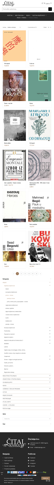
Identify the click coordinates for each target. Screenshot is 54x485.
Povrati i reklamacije (9, 466)
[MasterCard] (27, 472)
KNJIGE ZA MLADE (7, 395)
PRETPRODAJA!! (7, 398)
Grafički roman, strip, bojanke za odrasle (15, 353)
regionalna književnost (12, 305)
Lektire (6, 347)
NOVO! (4, 385)
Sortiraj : (5, 27)
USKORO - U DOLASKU (9, 405)
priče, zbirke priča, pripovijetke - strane (17, 301)
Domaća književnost (9, 328)
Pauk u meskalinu (33, 224)
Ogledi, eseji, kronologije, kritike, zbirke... (15, 350)
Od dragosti (32, 143)
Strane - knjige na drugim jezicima (13, 359)
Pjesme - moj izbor (8, 103)
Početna (10, 15)
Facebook (32, 458)
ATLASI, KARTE (7, 402)
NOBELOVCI (9, 321)
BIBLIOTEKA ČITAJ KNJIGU (10, 376)
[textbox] (26, 419)
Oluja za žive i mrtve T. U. (35, 264)
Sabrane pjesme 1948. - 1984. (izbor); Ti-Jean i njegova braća (40, 183)
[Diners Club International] (14, 472)
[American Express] (8, 472)
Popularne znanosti (9, 334)
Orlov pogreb (7, 63)
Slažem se (45, 478)
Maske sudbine (7, 143)
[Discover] (34, 472)
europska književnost (11, 292)
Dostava (6, 463)
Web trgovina (19, 15)
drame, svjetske (10, 308)
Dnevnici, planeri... (9, 366)
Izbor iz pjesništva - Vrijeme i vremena (12, 183)
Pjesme (31, 103)
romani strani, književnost (12, 314)
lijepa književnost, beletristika (13, 311)
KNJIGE (28, 15)
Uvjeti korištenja (8, 458)
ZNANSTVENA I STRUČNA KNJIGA (12, 379)
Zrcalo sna (32, 63)
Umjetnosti (7, 356)
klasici (7, 289)
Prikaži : (45, 27)
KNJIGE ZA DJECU (8, 337)
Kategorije (6, 279)
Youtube (32, 466)
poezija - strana (10, 324)
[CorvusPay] (41, 472)
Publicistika (7, 331)
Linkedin (32, 460)
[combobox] (27, 418)
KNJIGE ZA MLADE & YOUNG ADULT (13, 340)
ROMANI (6, 343)
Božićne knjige (6, 408)
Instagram (33, 463)
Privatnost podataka (9, 469)
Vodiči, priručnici (8, 362)
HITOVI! (5, 392)
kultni (7, 318)
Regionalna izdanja (9, 372)
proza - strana (21, 18)
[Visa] (21, 472)
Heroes (5, 224)
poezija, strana (11, 298)
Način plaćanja (8, 460)
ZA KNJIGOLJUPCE (7, 382)
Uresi (5, 264)
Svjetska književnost (38, 15)
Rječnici (6, 369)
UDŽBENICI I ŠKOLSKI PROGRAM (11, 389)
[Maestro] (30, 472)
